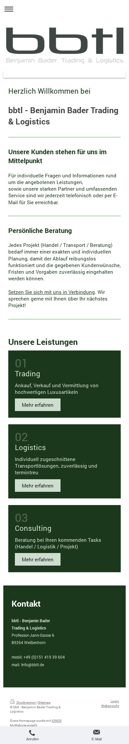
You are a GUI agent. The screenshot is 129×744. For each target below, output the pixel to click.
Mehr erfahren (38, 404)
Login (114, 701)
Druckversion (26, 702)
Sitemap (44, 702)
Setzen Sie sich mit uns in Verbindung (51, 292)
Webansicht (110, 706)
